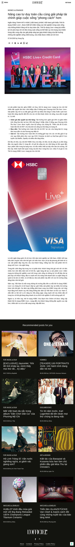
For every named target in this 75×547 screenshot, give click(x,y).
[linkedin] (18, 43)
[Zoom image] (37, 205)
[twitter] (21, 43)
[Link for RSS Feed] (39, 539)
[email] (9, 43)
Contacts (29, 544)
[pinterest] (15, 43)
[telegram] (26, 43)
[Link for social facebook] (35, 539)
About (22, 544)
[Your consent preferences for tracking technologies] (72, 544)
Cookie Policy (50, 544)
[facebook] (12, 43)
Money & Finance (15, 10)
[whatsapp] (23, 43)
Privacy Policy (39, 544)
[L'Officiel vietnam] (37, 2)
